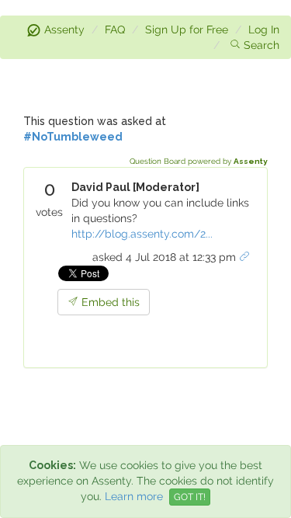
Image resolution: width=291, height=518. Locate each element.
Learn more (134, 496)
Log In (263, 29)
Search (261, 45)
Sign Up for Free (186, 29)
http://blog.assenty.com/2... (142, 234)
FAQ (115, 29)
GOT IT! (190, 497)
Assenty (64, 29)
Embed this (109, 302)
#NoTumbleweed (73, 136)
